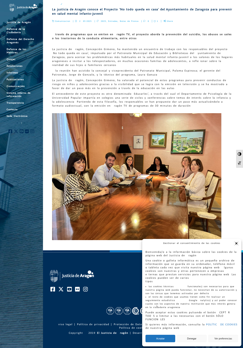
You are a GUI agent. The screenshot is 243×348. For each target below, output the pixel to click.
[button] (236, 243)
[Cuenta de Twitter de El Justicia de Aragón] (16, 132)
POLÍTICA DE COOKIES (222, 324)
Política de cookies (133, 328)
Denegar (191, 338)
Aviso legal (64, 324)
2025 (103, 21)
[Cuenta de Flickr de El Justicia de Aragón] (27, 132)
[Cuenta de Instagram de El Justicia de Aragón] (32, 132)
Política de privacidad (93, 324)
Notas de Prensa (129, 21)
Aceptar (160, 338)
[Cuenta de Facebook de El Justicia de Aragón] (10, 132)
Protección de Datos (129, 324)
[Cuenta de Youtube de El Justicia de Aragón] (22, 132)
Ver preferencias (223, 338)
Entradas (113, 21)
